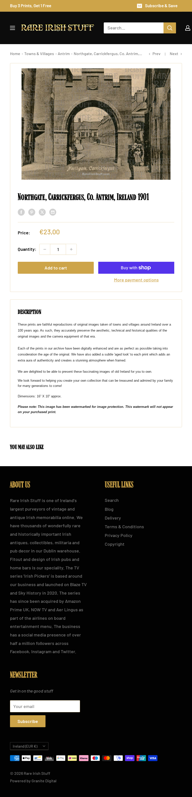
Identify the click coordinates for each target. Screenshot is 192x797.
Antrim (64, 53)
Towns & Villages (39, 53)
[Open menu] (12, 28)
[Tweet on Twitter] (42, 212)
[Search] (170, 27)
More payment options (136, 279)
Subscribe (28, 721)
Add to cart (55, 267)
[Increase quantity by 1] (71, 249)
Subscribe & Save (161, 5)
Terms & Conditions (124, 526)
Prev (156, 53)
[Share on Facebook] (21, 212)
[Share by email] (52, 212)
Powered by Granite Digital (33, 780)
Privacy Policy (118, 535)
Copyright (114, 544)
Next (174, 53)
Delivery (113, 518)
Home (15, 53)
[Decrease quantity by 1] (45, 249)
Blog (109, 509)
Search (112, 500)
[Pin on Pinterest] (31, 212)
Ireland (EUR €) (25, 746)
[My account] (187, 28)
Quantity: (27, 249)
